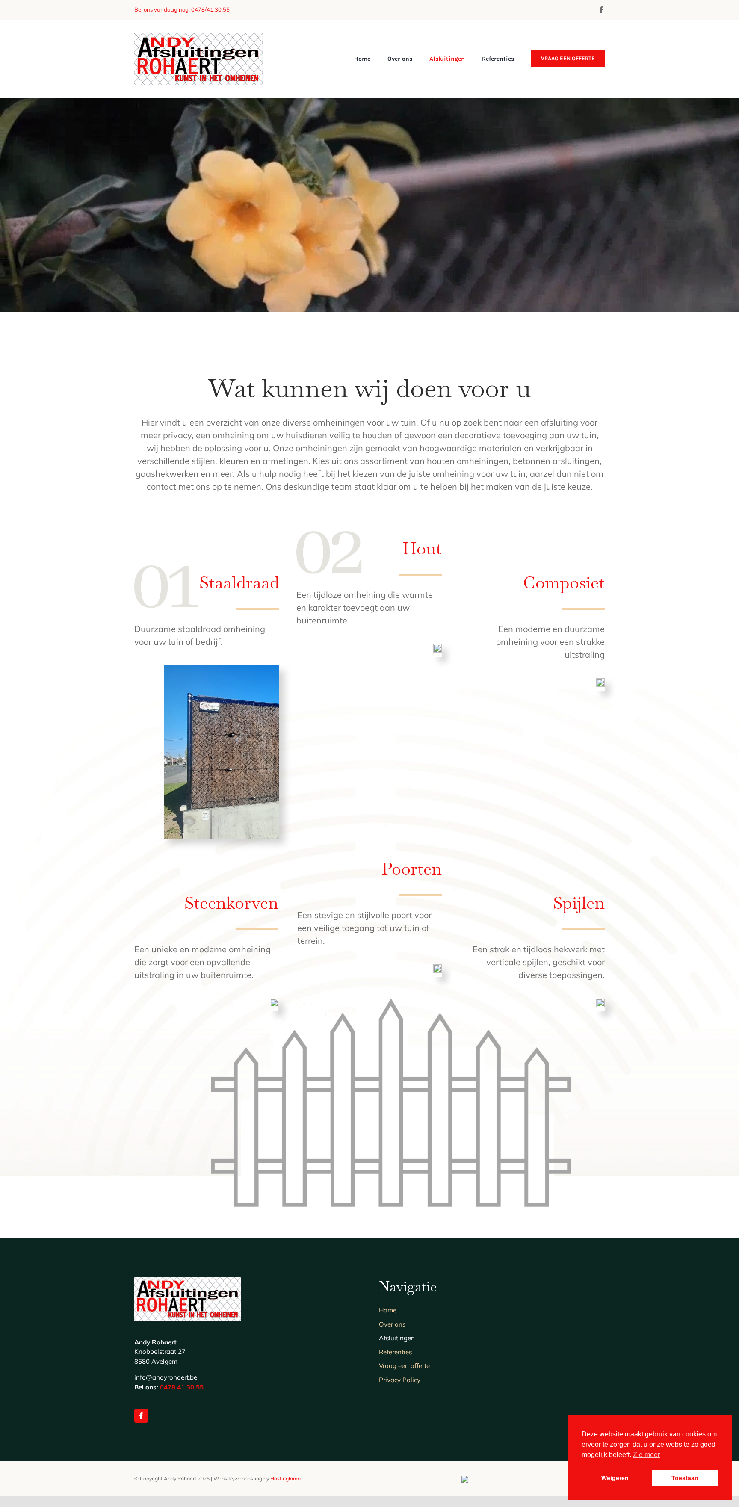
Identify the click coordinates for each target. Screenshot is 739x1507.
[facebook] (601, 9)
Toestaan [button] (684, 1477)
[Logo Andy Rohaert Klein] (198, 36)
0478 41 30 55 (182, 1387)
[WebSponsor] (465, 1479)
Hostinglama (285, 1478)
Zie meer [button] (646, 1454)
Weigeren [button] (615, 1477)
